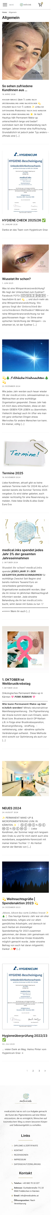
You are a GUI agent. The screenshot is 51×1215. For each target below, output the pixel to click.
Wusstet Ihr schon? (16, 279)
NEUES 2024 (11, 808)
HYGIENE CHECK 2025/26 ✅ (24, 220)
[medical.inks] (25, 5)
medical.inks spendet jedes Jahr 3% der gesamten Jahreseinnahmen (22, 554)
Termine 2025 (12, 473)
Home (4, 12)
